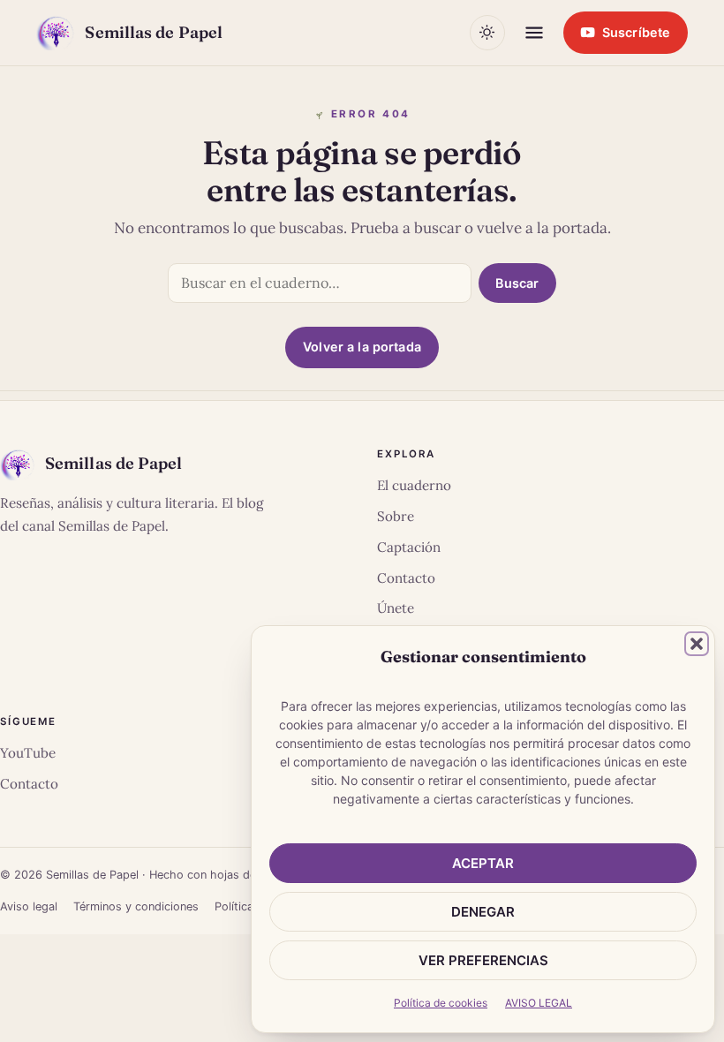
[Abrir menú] (534, 32)
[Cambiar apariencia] (487, 32)
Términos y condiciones (136, 906)
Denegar (483, 911)
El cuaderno (414, 485)
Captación (409, 547)
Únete (395, 608)
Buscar (517, 283)
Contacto (406, 578)
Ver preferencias (483, 960)
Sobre (395, 516)
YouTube (28, 752)
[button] (696, 644)
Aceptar (483, 863)
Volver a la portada (362, 346)
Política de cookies (440, 1002)
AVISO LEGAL (538, 1002)
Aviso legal (28, 906)
